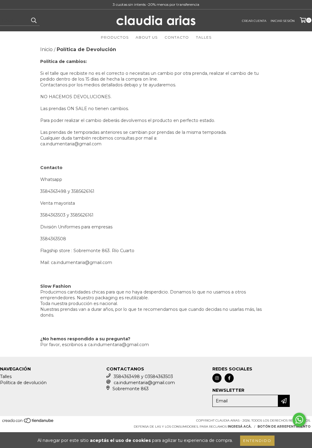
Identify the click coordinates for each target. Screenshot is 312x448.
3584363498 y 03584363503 (143, 376)
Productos (115, 37)
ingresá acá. (240, 427)
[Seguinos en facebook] (229, 378)
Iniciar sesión (283, 21)
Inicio (46, 49)
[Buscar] (33, 20)
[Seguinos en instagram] (217, 378)
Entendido (257, 440)
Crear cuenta (254, 21)
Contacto (177, 37)
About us (147, 37)
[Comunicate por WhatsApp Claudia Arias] (299, 420)
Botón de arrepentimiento (283, 427)
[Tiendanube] (28, 423)
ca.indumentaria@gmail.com (70, 144)
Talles (203, 37)
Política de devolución (23, 382)
